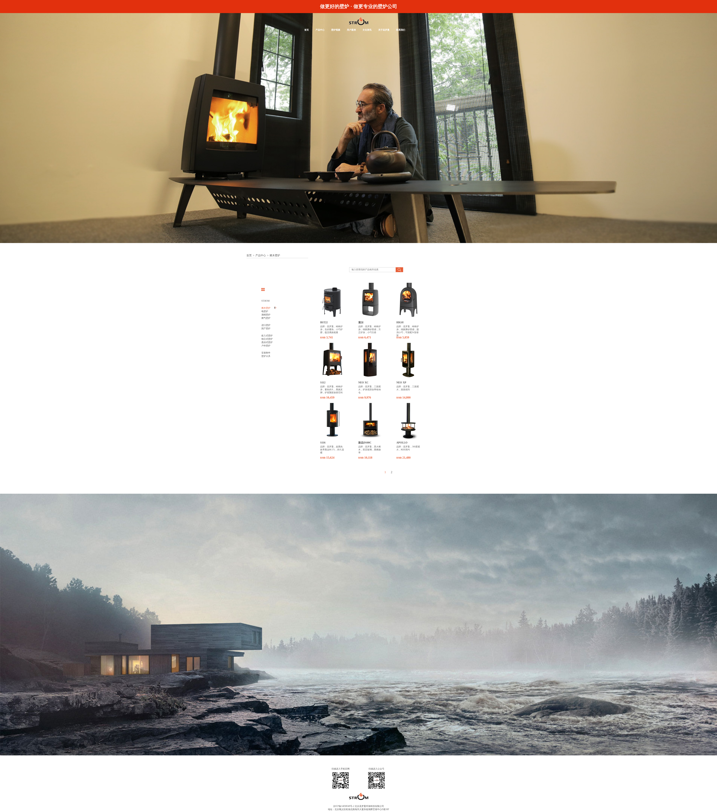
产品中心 (320, 30)
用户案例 (351, 30)
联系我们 (400, 30)
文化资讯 (367, 30)
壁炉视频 (335, 30)
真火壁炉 (358, 21)
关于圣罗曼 (383, 30)
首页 (306, 30)
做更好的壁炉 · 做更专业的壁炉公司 (358, 6)
